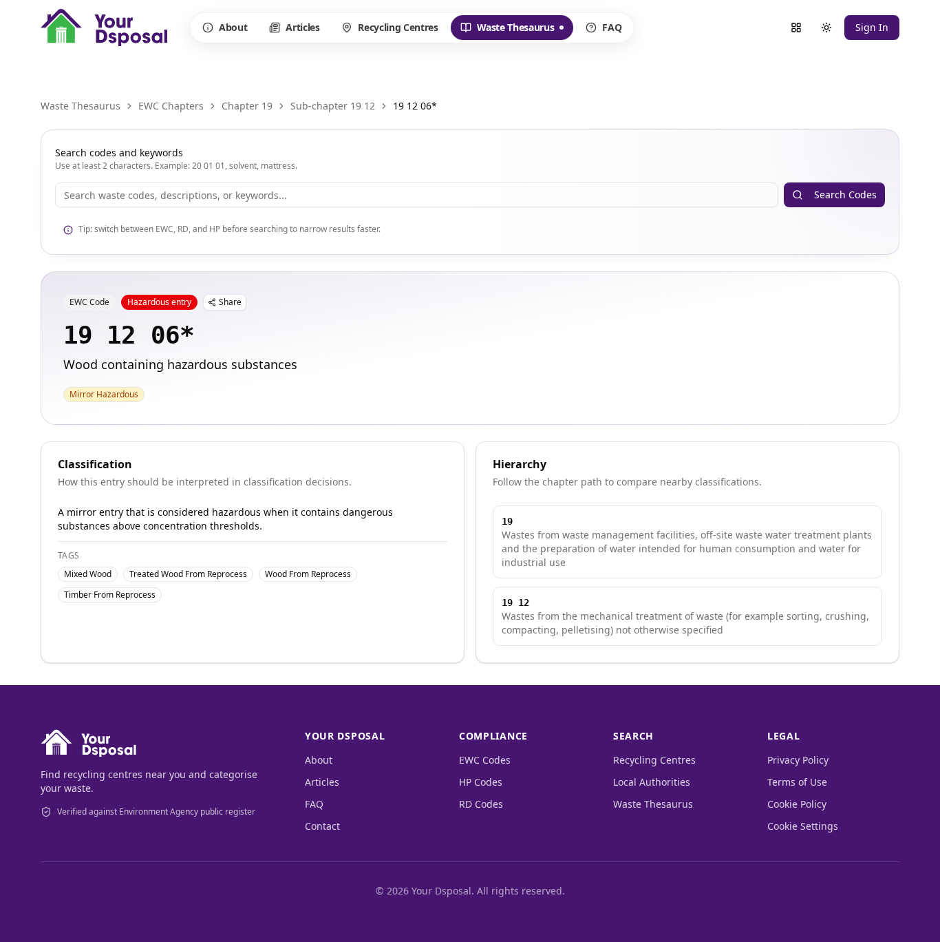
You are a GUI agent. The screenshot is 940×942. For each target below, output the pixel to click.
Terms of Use (797, 781)
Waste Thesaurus (507, 30)
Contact (322, 826)
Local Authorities (651, 781)
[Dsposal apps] (796, 27)
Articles (302, 27)
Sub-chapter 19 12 (332, 105)
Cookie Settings (802, 826)
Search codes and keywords (119, 152)
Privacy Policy (798, 759)
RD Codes (481, 803)
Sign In (871, 27)
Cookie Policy (796, 803)
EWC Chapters (171, 105)
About (233, 27)
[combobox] (416, 194)
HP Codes (480, 781)
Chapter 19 (247, 105)
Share (230, 302)
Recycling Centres (398, 27)
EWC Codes (485, 759)
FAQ (611, 27)
